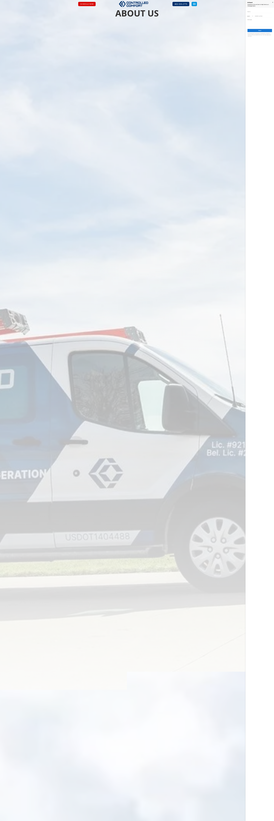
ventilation (106, 805)
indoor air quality (104, 807)
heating (103, 803)
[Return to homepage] (133, 4)
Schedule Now (87, 4)
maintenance (98, 805)
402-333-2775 (181, 4)
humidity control (89, 807)
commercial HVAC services (107, 799)
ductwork (80, 807)
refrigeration (115, 805)
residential (91, 799)
